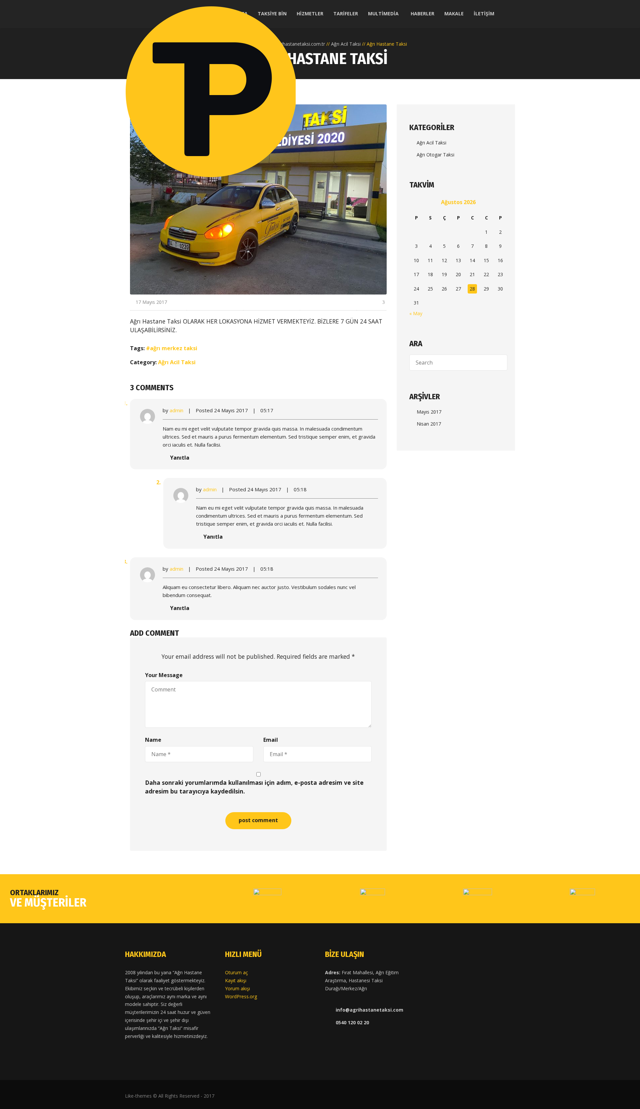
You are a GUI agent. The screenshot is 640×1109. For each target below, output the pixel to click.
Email (270, 739)
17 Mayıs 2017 (151, 302)
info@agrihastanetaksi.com (369, 1010)
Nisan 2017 (429, 424)
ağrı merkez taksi (173, 348)
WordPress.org (241, 996)
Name (153, 739)
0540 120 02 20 (352, 1022)
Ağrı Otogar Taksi (435, 154)
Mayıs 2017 (429, 412)
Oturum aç (236, 972)
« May (415, 313)
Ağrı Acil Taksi (177, 362)
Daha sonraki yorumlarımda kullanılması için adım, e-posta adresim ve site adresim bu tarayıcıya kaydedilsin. (254, 786)
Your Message (164, 675)
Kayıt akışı (235, 980)
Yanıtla (179, 457)
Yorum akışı (237, 988)
